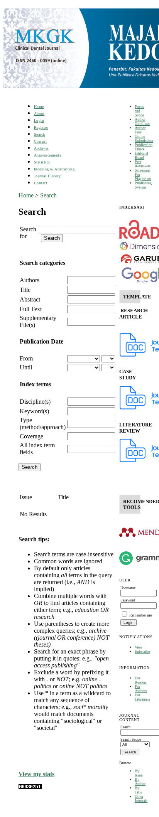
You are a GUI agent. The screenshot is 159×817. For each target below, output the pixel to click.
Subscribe (142, 651)
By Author (140, 781)
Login (39, 120)
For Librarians (142, 697)
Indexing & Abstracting (54, 169)
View (138, 647)
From (26, 358)
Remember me (140, 615)
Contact (40, 183)
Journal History (47, 176)
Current (40, 141)
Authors (29, 280)
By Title (138, 790)
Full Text (31, 309)
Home (39, 106)
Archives (41, 148)
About (39, 113)
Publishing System (143, 185)
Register (41, 127)
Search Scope (130, 739)
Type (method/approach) (43, 423)
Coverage (31, 436)
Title (25, 289)
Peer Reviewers (143, 164)
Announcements (47, 155)
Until (26, 367)
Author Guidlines (142, 121)
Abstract (30, 299)
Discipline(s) (35, 401)
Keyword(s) (34, 411)
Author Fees (140, 130)
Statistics (42, 162)
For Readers (141, 680)
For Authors (141, 688)
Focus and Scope (139, 110)
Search (39, 134)
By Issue (138, 773)
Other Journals (141, 798)
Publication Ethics (143, 147)
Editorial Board (141, 155)
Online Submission (144, 138)
